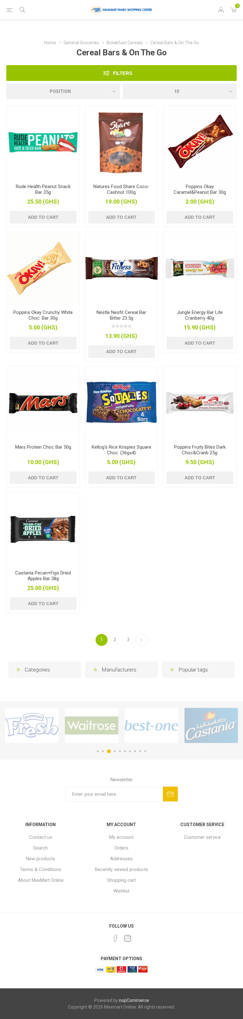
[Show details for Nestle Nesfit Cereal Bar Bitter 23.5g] (121, 268)
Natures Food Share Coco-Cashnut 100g (121, 189)
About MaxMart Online (41, 880)
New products (40, 859)
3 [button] (109, 751)
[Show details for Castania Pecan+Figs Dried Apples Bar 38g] (43, 529)
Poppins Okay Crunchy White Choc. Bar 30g (43, 315)
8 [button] (135, 751)
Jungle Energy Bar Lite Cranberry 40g (200, 315)
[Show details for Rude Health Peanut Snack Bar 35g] (43, 142)
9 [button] (140, 751)
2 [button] (103, 751)
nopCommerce (134, 1000)
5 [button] (120, 751)
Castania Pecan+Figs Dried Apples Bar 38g (43, 575)
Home (50, 42)
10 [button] (145, 751)
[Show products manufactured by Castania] (211, 725)
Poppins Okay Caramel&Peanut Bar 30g (200, 189)
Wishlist (121, 891)
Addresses (121, 859)
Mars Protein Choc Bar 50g (43, 447)
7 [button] (130, 751)
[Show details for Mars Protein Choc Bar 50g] (43, 402)
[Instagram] (127, 938)
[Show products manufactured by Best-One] (151, 725)
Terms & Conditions (40, 869)
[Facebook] (115, 938)
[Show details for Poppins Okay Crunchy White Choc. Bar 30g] (43, 268)
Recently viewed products (121, 869)
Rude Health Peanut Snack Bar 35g (43, 189)
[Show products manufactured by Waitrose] (91, 725)
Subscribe (170, 794)
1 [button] (98, 751)
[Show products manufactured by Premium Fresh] (32, 725)
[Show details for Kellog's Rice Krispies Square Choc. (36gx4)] (121, 402)
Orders (121, 848)
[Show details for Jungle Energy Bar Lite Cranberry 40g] (199, 268)
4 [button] (115, 751)
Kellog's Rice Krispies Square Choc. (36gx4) (121, 450)
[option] (32, 725)
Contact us (40, 837)
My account (121, 837)
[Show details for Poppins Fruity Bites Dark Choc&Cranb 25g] (199, 402)
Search (40, 848)
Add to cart (43, 217)
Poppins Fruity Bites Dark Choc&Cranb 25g (200, 450)
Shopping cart (121, 880)
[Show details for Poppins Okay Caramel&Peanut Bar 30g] (199, 142)
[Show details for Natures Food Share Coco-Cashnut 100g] (121, 142)
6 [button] (125, 751)
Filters (122, 73)
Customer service (202, 837)
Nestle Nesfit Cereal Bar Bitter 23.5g (121, 315)
